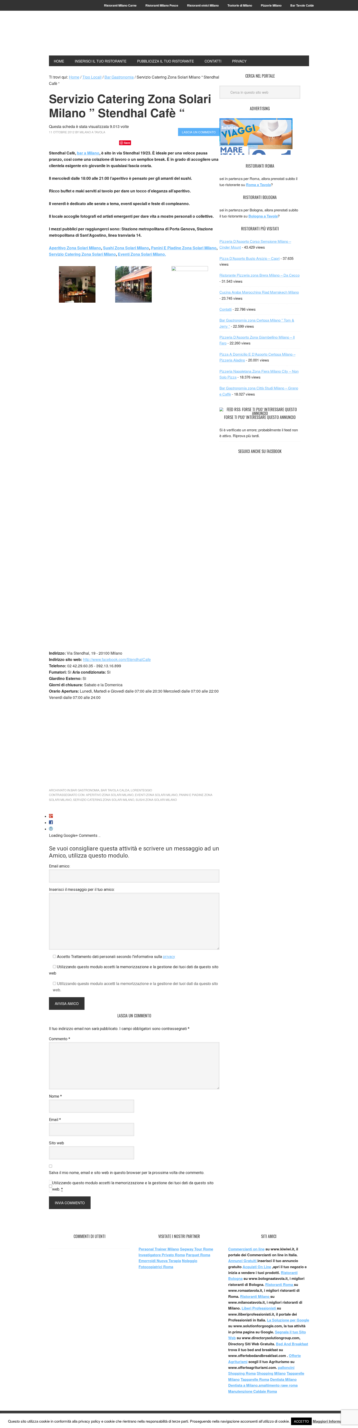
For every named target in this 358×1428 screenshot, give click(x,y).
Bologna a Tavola (263, 216)
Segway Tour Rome (196, 1249)
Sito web (56, 1143)
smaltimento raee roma (278, 1385)
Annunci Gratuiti (242, 1260)
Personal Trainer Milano (159, 1249)
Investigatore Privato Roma (162, 1254)
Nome (55, 1096)
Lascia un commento (199, 132)
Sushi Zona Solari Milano (126, 248)
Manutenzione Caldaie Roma (252, 1391)
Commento (59, 1039)
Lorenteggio (141, 790)
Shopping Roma (242, 1373)
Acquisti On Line (257, 1266)
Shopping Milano (271, 1373)
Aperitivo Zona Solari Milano (75, 248)
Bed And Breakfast (292, 1344)
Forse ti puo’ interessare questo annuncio (260, 417)
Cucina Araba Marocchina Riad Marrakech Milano (259, 292)
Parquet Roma (198, 1254)
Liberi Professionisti (259, 1308)
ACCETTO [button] (301, 1421)
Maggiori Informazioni (331, 1421)
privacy (169, 956)
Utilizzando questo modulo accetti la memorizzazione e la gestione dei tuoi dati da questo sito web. (133, 1186)
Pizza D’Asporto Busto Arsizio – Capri (249, 258)
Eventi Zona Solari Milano (156, 795)
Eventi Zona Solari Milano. (142, 254)
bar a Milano (88, 153)
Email (55, 1119)
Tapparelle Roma (255, 1379)
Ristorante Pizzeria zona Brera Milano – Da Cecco (259, 275)
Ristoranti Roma (279, 1284)
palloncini (286, 1367)
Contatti (225, 309)
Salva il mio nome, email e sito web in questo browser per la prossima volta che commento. (126, 1172)
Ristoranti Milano (82, 37)
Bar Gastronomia (85, 790)
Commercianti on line (246, 1249)
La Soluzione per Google (288, 1320)
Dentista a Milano (243, 1385)
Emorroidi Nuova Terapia (160, 1260)
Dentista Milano (283, 1379)
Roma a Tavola (258, 184)
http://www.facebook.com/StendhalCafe (117, 659)
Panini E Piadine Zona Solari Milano (184, 248)
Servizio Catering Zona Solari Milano (82, 254)
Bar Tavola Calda (115, 790)
